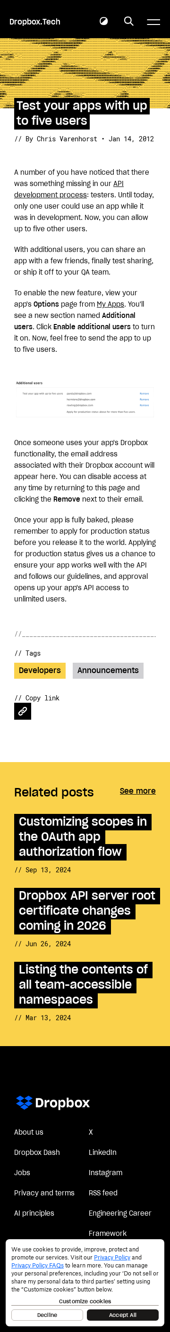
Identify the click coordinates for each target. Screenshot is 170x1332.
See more (138, 791)
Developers (40, 670)
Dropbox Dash (37, 1153)
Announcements (108, 670)
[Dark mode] (104, 22)
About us (28, 1132)
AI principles (34, 1213)
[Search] (129, 21)
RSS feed (103, 1193)
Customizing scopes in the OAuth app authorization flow (83, 837)
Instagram (105, 1173)
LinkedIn (103, 1153)
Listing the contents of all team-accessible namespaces (83, 985)
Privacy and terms (44, 1193)
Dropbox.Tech (34, 22)
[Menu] (153, 22)
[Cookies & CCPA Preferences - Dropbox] (85, 1282)
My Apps (110, 304)
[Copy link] (22, 711)
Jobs (22, 1173)
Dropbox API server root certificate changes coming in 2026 (87, 911)
